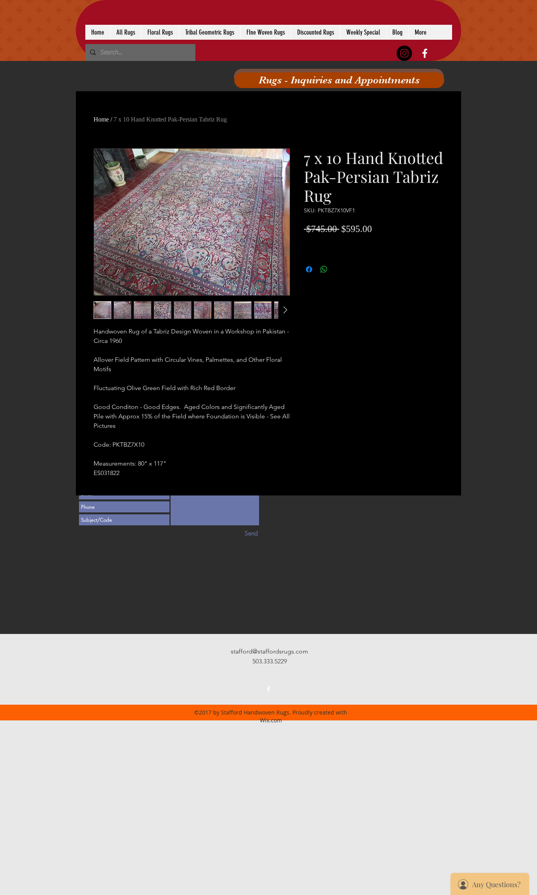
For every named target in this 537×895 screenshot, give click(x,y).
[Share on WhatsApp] (324, 269)
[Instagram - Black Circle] (404, 53)
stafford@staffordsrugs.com (269, 651)
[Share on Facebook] (309, 269)
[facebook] (425, 53)
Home (101, 119)
